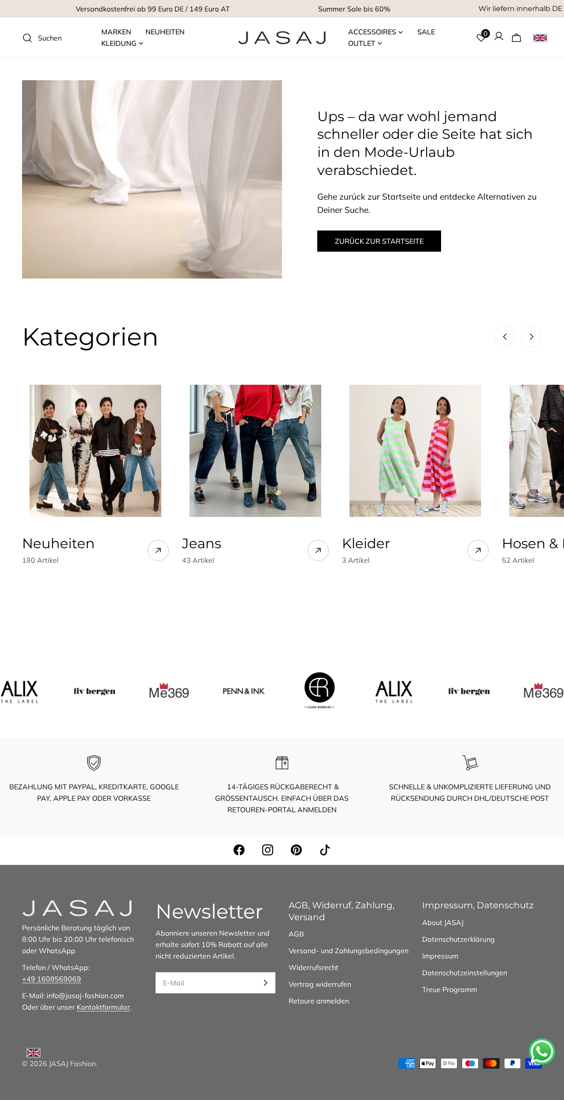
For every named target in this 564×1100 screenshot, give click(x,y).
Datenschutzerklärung (458, 939)
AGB (296, 933)
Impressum (440, 955)
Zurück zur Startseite (379, 241)
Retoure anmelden (319, 1000)
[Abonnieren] (265, 983)
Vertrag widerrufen (320, 984)
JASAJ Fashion (72, 1063)
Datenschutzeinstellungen (464, 972)
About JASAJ (443, 922)
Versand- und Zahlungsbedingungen (348, 950)
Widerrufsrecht (313, 967)
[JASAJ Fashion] (71, 690)
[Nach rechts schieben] (531, 336)
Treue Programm (449, 989)
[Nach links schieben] (505, 336)
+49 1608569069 (51, 978)
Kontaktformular (103, 1007)
